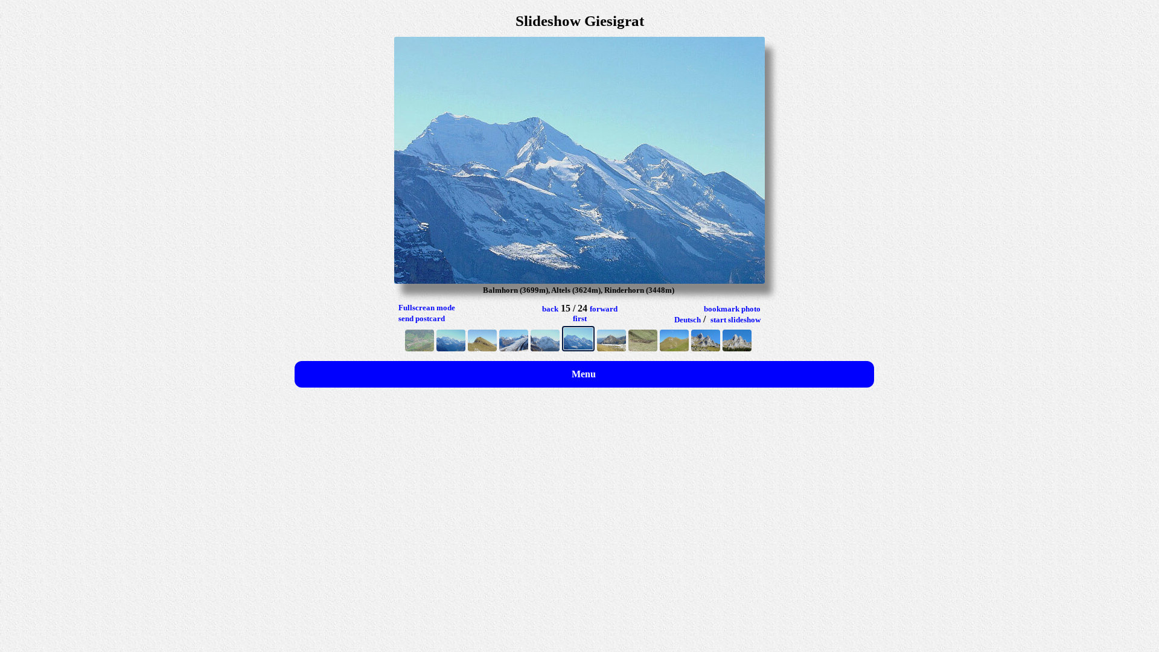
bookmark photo (732, 308)
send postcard (421, 318)
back (550, 308)
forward (604, 308)
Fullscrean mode (426, 307)
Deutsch (687, 319)
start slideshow (735, 319)
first (580, 318)
